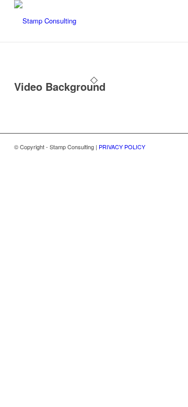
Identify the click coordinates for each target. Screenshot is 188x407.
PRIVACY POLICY (122, 146)
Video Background (59, 86)
